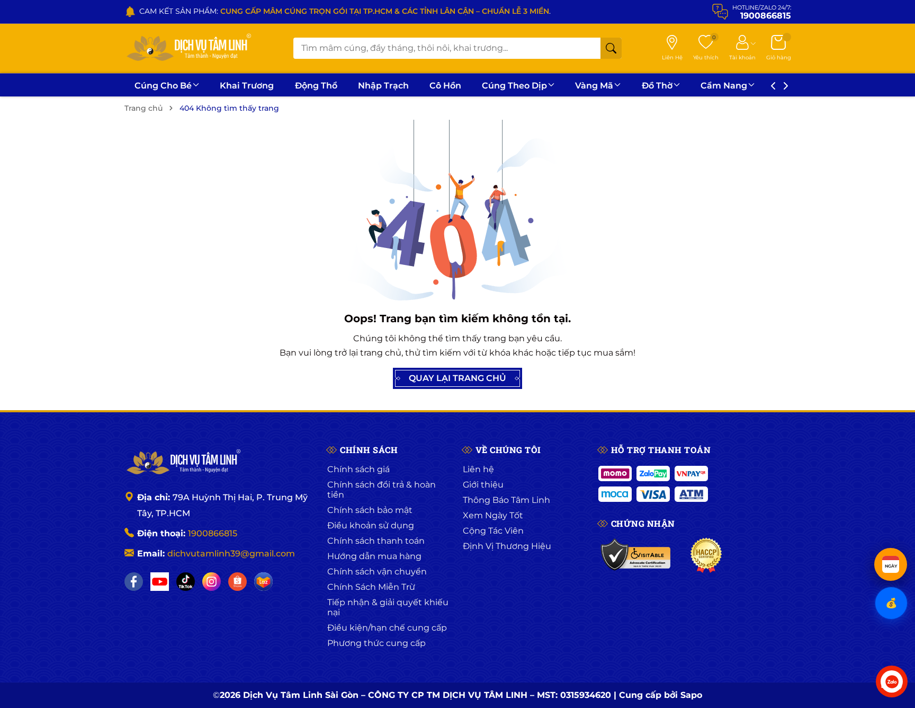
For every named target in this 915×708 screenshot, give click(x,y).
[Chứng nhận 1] (636, 555)
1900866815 (212, 533)
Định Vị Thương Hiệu (507, 546)
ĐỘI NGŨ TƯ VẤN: (368, 11)
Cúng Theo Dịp (514, 86)
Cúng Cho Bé (163, 86)
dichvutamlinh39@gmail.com (231, 553)
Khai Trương (247, 86)
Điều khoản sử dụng (370, 525)
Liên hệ (478, 469)
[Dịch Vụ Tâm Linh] (182, 462)
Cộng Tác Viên (493, 531)
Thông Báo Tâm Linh (506, 500)
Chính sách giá (358, 469)
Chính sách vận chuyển (377, 572)
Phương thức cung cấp (376, 643)
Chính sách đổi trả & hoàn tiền (381, 490)
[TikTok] (185, 581)
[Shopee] (237, 581)
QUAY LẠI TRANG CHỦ (457, 378)
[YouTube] (159, 581)
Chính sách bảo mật (369, 510)
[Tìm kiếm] (611, 48)
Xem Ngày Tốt (493, 515)
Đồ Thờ (657, 86)
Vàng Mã (594, 86)
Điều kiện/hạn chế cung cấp (387, 628)
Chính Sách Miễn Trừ (371, 587)
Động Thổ (316, 86)
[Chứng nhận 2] (706, 555)
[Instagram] (211, 581)
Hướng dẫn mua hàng (374, 556)
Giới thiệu (483, 485)
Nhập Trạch (383, 86)
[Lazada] (263, 581)
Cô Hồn (445, 86)
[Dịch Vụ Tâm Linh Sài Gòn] (188, 48)
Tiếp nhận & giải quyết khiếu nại (387, 607)
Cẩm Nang (724, 86)
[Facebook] (133, 581)
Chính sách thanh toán (376, 541)
